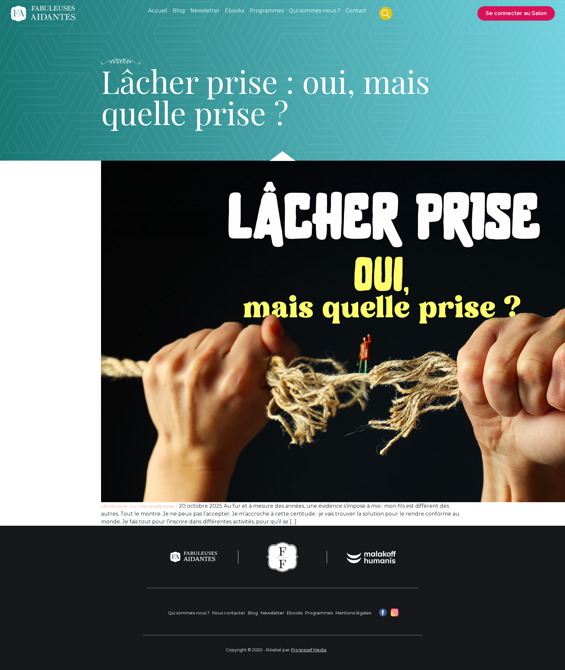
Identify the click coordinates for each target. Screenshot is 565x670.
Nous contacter (228, 612)
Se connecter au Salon (516, 13)
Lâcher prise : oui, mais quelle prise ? (139, 506)
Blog (253, 612)
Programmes (319, 612)
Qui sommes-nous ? (189, 612)
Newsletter (272, 612)
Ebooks (294, 612)
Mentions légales (353, 612)
